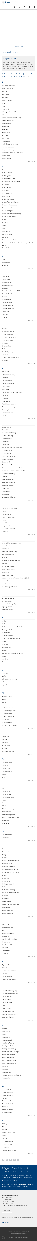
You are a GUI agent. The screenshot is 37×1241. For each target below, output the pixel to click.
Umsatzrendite (6, 1008)
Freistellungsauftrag (8, 407)
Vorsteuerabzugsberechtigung (11, 1075)
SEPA (3, 930)
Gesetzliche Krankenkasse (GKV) (12, 468)
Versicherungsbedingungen (11, 1052)
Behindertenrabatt (8, 199)
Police (4, 800)
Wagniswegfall (6, 1089)
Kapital (4, 621)
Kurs (3, 662)
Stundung (5, 954)
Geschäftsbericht (7, 459)
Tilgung (4, 974)
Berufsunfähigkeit (7, 211)
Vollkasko (5, 1069)
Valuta (4, 1034)
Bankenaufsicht (7, 173)
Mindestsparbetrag (8, 716)
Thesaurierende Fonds (9, 971)
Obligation (5, 765)
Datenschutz (25, 1232)
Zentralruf (5, 1135)
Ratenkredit (5, 852)
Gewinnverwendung (8, 482)
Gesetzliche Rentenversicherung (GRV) (14, 471)
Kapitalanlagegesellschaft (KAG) (12, 627)
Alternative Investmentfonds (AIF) (12, 118)
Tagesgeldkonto (7, 965)
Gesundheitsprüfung (8, 474)
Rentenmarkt (6, 887)
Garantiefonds (6, 430)
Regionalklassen (7, 863)
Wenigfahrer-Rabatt (8, 1101)
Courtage (5, 265)
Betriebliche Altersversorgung (11, 214)
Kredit (4, 656)
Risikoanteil (5, 898)
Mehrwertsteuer (7, 705)
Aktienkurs (5, 115)
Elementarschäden (8, 340)
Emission (5, 343)
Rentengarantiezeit (8, 884)
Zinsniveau (5, 1147)
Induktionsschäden (8, 555)
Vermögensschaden (8, 1046)
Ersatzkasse (5, 355)
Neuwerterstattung (8, 751)
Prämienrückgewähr (8, 815)
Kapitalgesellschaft (8, 630)
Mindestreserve (7, 714)
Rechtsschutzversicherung (10, 860)
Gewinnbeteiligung (8, 479)
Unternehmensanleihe (9, 1014)
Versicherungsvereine (9, 1063)
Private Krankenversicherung (11, 817)
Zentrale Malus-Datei (8, 1133)
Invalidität (5, 581)
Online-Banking (7, 771)
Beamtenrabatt (6, 196)
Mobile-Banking (7, 722)
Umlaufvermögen (7, 1002)
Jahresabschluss (7, 601)
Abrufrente (5, 94)
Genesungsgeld (7, 450)
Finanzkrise (5, 389)
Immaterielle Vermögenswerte (11, 543)
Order (4, 777)
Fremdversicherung (8, 413)
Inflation (4, 557)
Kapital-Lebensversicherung (11, 638)
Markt (4, 702)
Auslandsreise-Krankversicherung (12, 153)
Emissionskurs (6, 346)
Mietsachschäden (7, 708)
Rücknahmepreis (7, 913)
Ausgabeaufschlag (8, 150)
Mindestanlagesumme (9, 711)
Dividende (5, 314)
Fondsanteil (5, 395)
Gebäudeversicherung (9, 433)
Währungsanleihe (7, 1092)
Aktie (3, 106)
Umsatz (4, 1005)
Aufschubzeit (6, 141)
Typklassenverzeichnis (9, 979)
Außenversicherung (8, 147)
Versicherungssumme (9, 1060)
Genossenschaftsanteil (9, 456)
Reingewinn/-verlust (8, 866)
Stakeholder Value (7, 945)
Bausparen (5, 190)
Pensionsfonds (6, 791)
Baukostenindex (7, 187)
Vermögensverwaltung (9, 1049)
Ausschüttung (6, 158)
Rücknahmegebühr (8, 910)
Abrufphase (5, 91)
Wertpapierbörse (7, 1110)
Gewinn (4, 476)
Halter (4, 511)
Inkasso (4, 563)
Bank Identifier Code (8, 179)
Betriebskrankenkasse (9, 216)
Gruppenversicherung (9, 497)
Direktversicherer (7, 305)
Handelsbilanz (6, 514)
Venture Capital (7, 1040)
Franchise (5, 398)
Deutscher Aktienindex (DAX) (11, 291)
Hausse (4, 520)
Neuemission (6, 745)
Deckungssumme (7, 285)
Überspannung (6, 997)
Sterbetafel (5, 948)
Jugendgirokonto (7, 607)
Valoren (4, 1028)
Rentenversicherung (8, 890)
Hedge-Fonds (6, 526)
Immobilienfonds (7, 546)
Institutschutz (6, 572)
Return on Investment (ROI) (10, 893)
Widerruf (23, 1233)
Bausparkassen (7, 193)
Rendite (4, 875)
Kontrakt (4, 650)
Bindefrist (5, 222)
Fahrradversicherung (8, 375)
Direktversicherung (8, 308)
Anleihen (5, 129)
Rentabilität (5, 878)
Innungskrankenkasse (9, 566)
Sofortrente (5, 936)
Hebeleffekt (5, 523)
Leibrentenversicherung (9, 679)
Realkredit (5, 858)
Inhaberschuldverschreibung (11, 560)
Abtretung (5, 97)
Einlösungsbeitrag (7, 334)
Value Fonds (6, 1031)
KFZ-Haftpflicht (6, 647)
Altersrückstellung (7, 121)
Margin (4, 699)
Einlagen (4, 328)
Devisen (4, 297)
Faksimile (5, 378)
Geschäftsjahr (6, 462)
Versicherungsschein (8, 1055)
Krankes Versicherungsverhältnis (12, 653)
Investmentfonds (7, 584)
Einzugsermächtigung (9, 337)
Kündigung (5, 659)
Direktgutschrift (7, 303)
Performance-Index (8, 797)
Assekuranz (5, 135)
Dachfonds (5, 276)
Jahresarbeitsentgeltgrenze (10, 604)
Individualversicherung (9, 552)
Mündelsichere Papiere (9, 725)
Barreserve (5, 184)
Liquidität (5, 685)
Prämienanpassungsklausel (10, 809)
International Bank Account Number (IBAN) (15, 578)
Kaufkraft (5, 644)
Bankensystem (6, 176)
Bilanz (4, 219)
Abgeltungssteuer (7, 88)
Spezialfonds (6, 942)
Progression (5, 820)
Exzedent (5, 360)
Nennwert (5, 742)
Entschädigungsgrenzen (9, 352)
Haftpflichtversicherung (9, 508)
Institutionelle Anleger (9, 569)
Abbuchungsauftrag (8, 86)
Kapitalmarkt (6, 633)
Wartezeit (5, 1098)
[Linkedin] (3, 1223)
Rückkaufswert (6, 907)
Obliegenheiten (7, 762)
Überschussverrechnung (10, 994)
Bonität (4, 225)
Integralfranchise (7, 575)
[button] (3, 1160)
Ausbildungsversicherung (10, 144)
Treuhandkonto (7, 976)
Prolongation (6, 823)
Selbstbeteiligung (7, 927)
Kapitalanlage (6, 624)
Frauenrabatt (6, 401)
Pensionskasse (6, 794)
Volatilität (5, 1066)
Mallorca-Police (7, 696)
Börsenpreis (6, 231)
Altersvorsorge (6, 124)
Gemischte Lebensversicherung (12, 447)
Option (4, 774)
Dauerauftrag (6, 279)
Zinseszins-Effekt (7, 1144)
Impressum (17, 1232)
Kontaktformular (22, 1186)
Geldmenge (5, 441)
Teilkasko (5, 968)
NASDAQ (4, 739)
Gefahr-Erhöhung (7, 436)
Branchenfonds (7, 234)
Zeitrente (5, 1127)
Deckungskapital (7, 282)
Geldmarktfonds (7, 439)
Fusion (4, 416)
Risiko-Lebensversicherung (10, 904)
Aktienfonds (5, 109)
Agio (3, 103)
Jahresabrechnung (8, 598)
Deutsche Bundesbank (9, 294)
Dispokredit (5, 311)
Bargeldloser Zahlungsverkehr (11, 181)
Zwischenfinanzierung (9, 1150)
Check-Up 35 (6, 262)
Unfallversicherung (8, 1011)
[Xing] (6, 1223)
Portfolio (4, 803)
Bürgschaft (5, 248)
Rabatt (4, 849)
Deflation (5, 288)
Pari (3, 788)
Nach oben (31, 161)
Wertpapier (5, 1107)
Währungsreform (7, 1095)
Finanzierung (6, 386)
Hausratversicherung (8, 517)
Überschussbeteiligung (9, 991)
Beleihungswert (7, 208)
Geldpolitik (5, 444)
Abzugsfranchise (7, 100)
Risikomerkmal (6, 901)
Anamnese (5, 126)
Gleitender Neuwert (8, 485)
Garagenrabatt (6, 427)
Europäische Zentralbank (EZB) (11, 358)
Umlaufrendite (6, 999)
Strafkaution (6, 951)
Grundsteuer (6, 494)
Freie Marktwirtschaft (8, 404)
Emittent (4, 349)
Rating (4, 855)
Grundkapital (6, 491)
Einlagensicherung (8, 331)
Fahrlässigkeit (6, 372)
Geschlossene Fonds (8, 465)
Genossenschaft (7, 453)
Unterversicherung (8, 1017)
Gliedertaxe (5, 488)
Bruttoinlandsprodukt (9, 240)
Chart (3, 259)
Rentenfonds (6, 881)
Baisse (4, 170)
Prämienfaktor (6, 812)
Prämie (4, 806)
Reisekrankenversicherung (10, 872)
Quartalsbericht (7, 835)
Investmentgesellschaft (9, 587)
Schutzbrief (5, 924)
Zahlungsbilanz (7, 1124)
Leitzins (4, 682)
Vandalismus (6, 1037)
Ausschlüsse (6, 156)
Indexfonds (5, 549)
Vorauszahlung (6, 1072)
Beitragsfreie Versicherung (10, 202)
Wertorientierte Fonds (9, 1104)
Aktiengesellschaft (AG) (9, 112)
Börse (4, 228)
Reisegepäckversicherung (10, 869)
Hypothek (5, 532)
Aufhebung (5, 138)
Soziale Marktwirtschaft (9, 939)
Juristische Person (7, 610)
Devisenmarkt (6, 300)
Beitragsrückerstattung (9, 205)
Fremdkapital (6, 410)
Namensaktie (6, 736)
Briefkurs (5, 237)
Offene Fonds (6, 768)
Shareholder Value (8, 933)
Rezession (5, 896)
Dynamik (4, 317)
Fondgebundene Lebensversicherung (14, 392)
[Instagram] (8, 1223)
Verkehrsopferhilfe (8, 1043)
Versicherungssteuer (8, 1057)
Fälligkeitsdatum (7, 381)
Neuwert (4, 748)
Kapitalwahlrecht (7, 635)
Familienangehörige (8, 383)
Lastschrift (5, 673)
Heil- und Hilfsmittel (8, 529)
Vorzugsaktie (6, 1078)
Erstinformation (15, 1233)
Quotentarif (5, 838)
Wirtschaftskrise (7, 1113)
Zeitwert (4, 1130)
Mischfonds (5, 719)
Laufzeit (4, 676)
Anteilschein (6, 132)
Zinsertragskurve (7, 1141)
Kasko (4, 641)
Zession (4, 1138)
